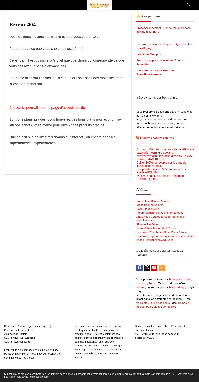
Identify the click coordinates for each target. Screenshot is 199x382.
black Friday (176, 287)
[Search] (188, 5)
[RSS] (162, 268)
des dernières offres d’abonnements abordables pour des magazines (99, 337)
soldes (140, 287)
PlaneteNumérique (147, 224)
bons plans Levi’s (179, 279)
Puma (152, 283)
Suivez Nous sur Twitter (17, 341)
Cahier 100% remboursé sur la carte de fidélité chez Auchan (161, 164)
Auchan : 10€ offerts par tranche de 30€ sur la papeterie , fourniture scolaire (165, 151)
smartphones (109, 330)
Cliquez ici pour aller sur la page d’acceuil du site (47, 108)
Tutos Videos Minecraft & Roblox (156, 228)
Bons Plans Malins (147, 208)
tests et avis (106, 349)
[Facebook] (139, 268)
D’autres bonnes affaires (157, 138)
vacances (103, 345)
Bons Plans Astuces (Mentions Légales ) (27, 326)
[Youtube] (154, 268)
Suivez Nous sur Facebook (19, 337)
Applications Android (15, 333)
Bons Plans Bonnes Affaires (153, 201)
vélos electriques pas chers (153, 302)
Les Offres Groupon (149, 54)
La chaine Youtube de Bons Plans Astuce (161, 232)
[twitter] (147, 268)
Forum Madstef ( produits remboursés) (160, 212)
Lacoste (141, 283)
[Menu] (9, 5)
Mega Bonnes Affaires (149, 204)
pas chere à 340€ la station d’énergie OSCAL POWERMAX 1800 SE (164, 157)
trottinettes (94, 330)
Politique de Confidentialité (19, 330)
